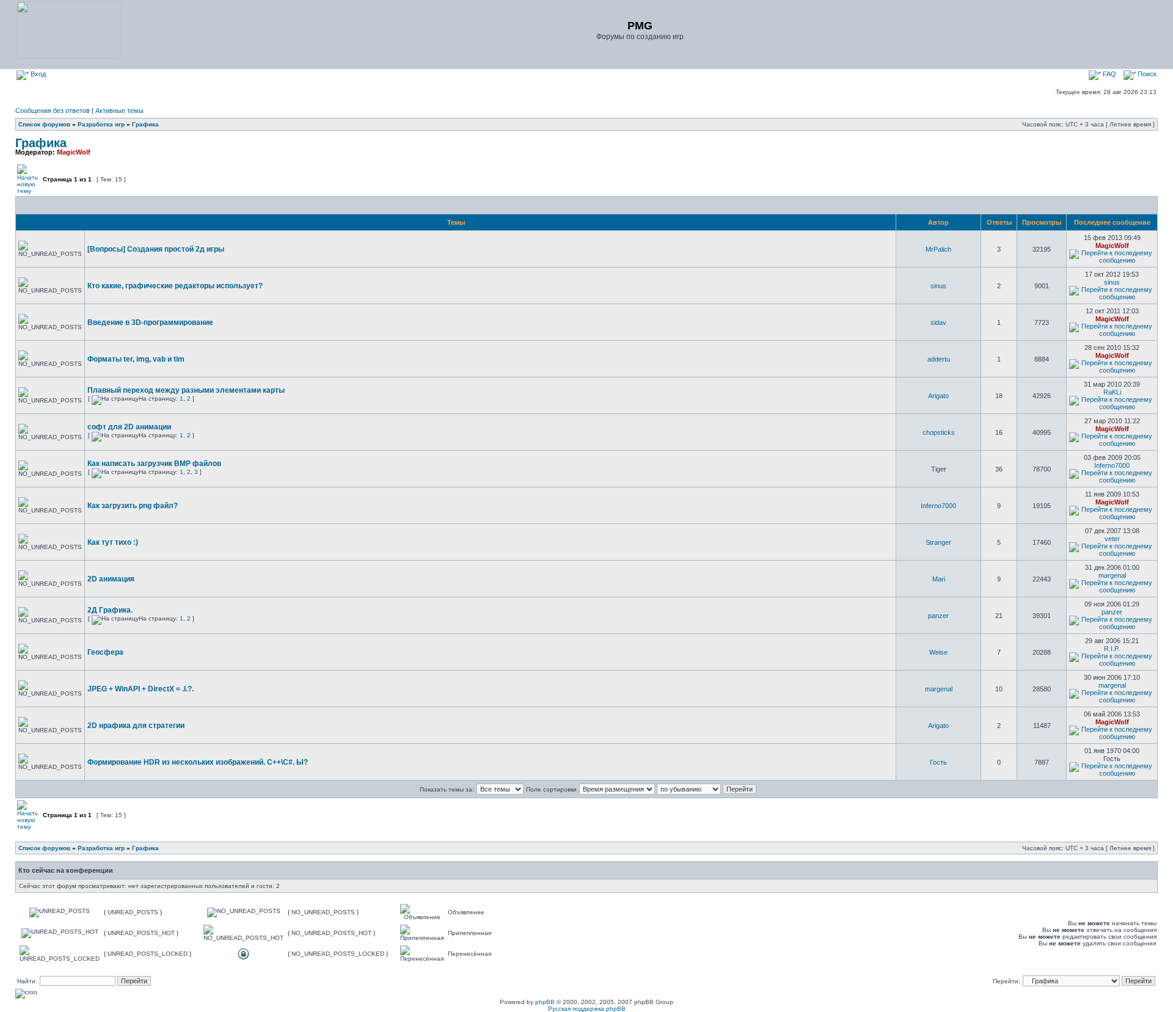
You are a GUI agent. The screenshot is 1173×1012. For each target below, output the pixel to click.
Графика (145, 124)
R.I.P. (1112, 648)
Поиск (1146, 74)
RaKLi (1112, 392)
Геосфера (105, 652)
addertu (938, 359)
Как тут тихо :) (112, 542)
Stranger (938, 542)
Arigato (938, 395)
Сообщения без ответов (52, 110)
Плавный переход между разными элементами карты (186, 390)
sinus (938, 285)
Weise (938, 652)
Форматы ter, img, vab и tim (136, 359)
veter (1112, 538)
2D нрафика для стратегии (136, 725)
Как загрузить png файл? (132, 505)
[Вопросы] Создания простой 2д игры (155, 249)
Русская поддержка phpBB (587, 1008)
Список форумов (44, 124)
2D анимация (110, 579)
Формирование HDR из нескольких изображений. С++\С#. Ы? (197, 762)
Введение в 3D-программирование (150, 322)
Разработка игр (101, 124)
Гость (938, 762)
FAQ (1108, 74)
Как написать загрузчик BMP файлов (154, 463)
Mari (938, 579)
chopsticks (939, 432)
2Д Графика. (110, 610)
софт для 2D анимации (129, 427)
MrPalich (938, 249)
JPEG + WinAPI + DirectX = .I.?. (140, 689)
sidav (938, 322)
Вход (37, 74)
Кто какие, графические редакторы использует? (175, 286)
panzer (938, 615)
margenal (1112, 575)
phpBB (545, 1002)
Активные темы (119, 110)
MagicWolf (73, 152)
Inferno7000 (1112, 465)
